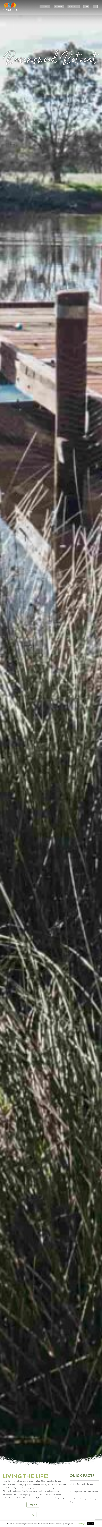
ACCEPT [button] (90, 1524)
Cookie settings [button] (80, 1524)
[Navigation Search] (95, 7)
